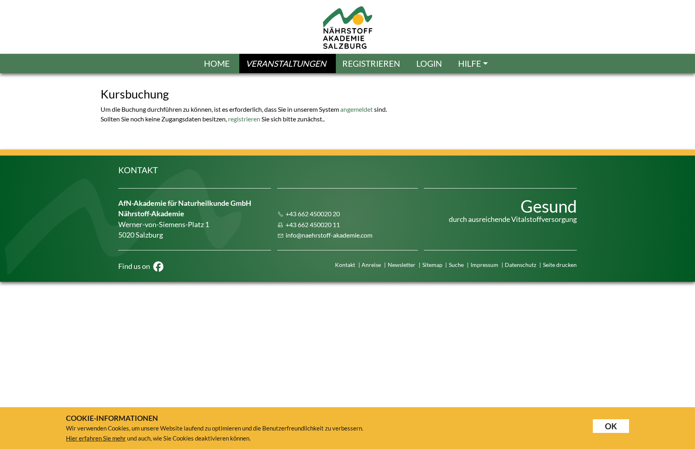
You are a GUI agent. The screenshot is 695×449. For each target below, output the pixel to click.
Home (217, 63)
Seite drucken (560, 264)
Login (429, 63)
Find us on (134, 266)
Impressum (484, 264)
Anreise (371, 264)
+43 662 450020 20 (313, 213)
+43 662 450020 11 (313, 224)
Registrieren (371, 63)
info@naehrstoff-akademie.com (329, 235)
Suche (456, 264)
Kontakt (345, 264)
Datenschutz (520, 264)
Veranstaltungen (286, 63)
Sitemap (432, 264)
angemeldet (356, 109)
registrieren (244, 119)
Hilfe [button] (469, 63)
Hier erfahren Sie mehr (96, 438)
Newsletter (401, 264)
